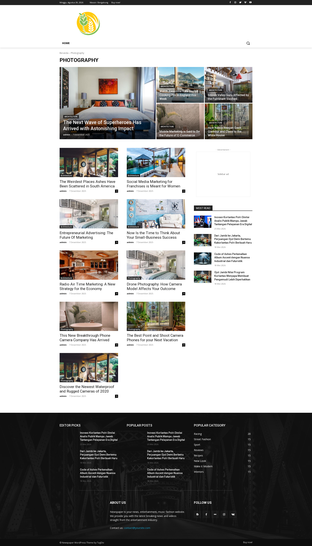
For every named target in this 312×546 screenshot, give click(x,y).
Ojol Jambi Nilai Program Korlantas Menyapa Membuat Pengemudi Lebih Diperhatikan (232, 276)
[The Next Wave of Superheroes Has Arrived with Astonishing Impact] (108, 103)
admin (63, 191)
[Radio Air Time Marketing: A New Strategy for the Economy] (89, 265)
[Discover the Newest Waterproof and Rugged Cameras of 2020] (89, 367)
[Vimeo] (245, 3)
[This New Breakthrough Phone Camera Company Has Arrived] (89, 316)
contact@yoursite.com (137, 528)
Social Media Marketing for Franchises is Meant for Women (153, 183)
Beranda (64, 53)
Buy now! (247, 542)
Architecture (71, 117)
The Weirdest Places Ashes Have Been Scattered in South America (87, 183)
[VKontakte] (233, 514)
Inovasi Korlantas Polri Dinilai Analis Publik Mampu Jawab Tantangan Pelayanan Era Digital (233, 221)
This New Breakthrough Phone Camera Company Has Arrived (85, 337)
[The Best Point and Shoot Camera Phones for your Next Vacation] (156, 316)
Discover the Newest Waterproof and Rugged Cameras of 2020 (87, 389)
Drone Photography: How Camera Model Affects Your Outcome (154, 286)
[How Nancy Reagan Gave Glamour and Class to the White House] (228, 121)
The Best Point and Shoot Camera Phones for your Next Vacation (155, 337)
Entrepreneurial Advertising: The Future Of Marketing (86, 235)
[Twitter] (240, 3)
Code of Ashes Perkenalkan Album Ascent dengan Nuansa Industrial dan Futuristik (232, 258)
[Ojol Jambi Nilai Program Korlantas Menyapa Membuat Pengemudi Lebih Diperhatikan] (202, 277)
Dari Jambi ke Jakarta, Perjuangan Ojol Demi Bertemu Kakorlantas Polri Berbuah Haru (233, 239)
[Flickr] (215, 514)
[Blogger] (197, 514)
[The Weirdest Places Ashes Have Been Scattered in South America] (89, 162)
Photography (134, 278)
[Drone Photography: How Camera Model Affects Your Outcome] (156, 265)
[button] (248, 43)
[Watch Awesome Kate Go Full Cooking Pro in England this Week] (180, 85)
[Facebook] (230, 3)
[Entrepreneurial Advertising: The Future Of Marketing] (89, 213)
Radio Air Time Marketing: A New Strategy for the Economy (87, 286)
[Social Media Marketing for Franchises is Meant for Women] (156, 162)
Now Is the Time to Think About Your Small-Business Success (153, 235)
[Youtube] (250, 3)
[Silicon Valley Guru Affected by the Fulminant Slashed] (228, 85)
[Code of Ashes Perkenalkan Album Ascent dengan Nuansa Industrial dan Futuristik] (202, 258)
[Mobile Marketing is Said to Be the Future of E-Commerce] (180, 121)
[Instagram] (235, 3)
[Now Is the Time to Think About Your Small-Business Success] (156, 213)
